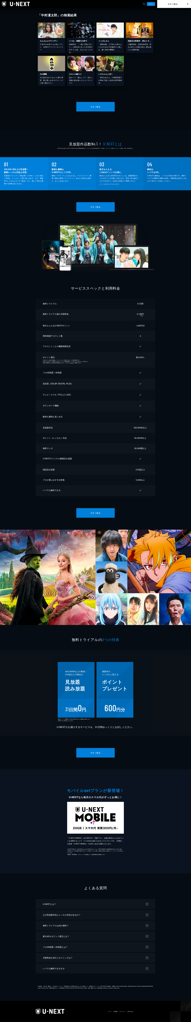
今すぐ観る (173, 3)
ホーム (109, 1011)
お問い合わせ (130, 1011)
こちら (71, 363)
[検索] (144, 4)
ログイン (151, 4)
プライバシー (122, 1011)
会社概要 (115, 1011)
